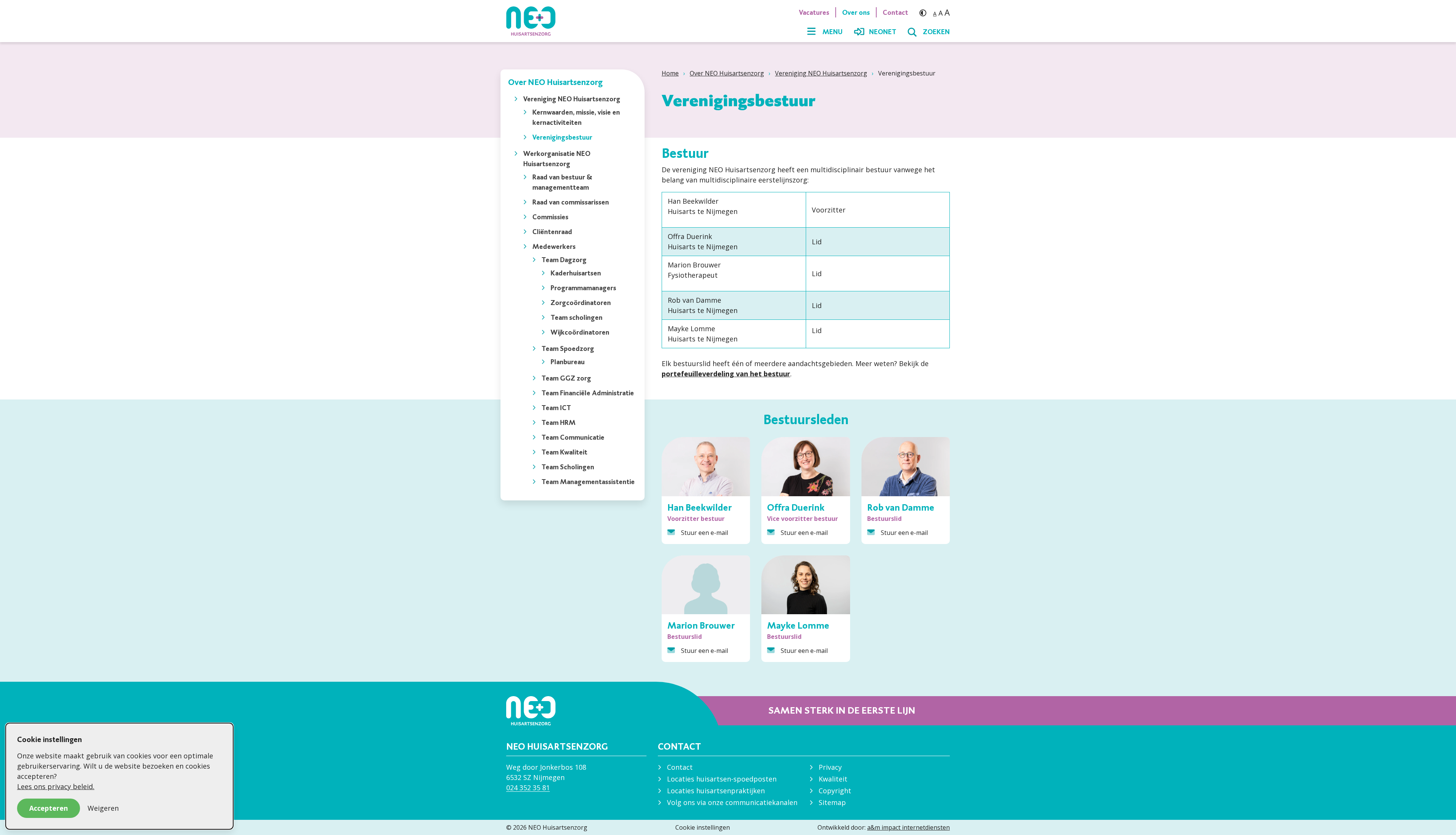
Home (670, 73)
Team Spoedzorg (567, 348)
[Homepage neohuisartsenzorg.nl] (534, 20)
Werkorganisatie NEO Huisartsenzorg (556, 158)
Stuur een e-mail (704, 532)
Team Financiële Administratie (587, 392)
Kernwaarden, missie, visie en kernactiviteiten (576, 117)
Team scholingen (576, 317)
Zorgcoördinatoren (581, 302)
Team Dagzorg (564, 259)
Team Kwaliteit (564, 452)
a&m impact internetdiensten (908, 827)
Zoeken (936, 32)
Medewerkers (554, 246)
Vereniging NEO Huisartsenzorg (821, 73)
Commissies (550, 216)
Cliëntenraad (552, 231)
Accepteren (48, 808)
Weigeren (103, 808)
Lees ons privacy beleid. (55, 786)
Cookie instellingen (702, 827)
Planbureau (568, 361)
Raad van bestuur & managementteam (562, 182)
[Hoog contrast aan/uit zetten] (924, 12)
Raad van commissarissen (570, 202)
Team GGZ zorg (566, 378)
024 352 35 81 (528, 787)
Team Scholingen (567, 466)
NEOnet (882, 32)
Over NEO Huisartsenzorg (727, 73)
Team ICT (556, 407)
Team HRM (558, 422)
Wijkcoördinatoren (580, 332)
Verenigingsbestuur (562, 137)
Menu (832, 32)
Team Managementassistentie (588, 481)
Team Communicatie (572, 437)
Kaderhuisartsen (576, 273)
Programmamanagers (583, 287)
